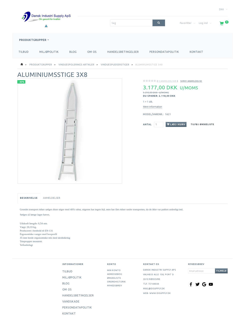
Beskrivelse (29, 198)
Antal (147, 124)
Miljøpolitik (49, 51)
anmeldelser (167, 81)
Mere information (152, 106)
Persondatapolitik (164, 51)
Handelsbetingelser (123, 51)
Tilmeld (221, 271)
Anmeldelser (51, 198)
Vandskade (71, 301)
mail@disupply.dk (154, 288)
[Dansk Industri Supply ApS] (46, 12)
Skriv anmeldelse (191, 81)
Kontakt (196, 51)
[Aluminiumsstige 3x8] (69, 131)
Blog (73, 51)
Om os (92, 51)
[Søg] (158, 23)
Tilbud (23, 51)
